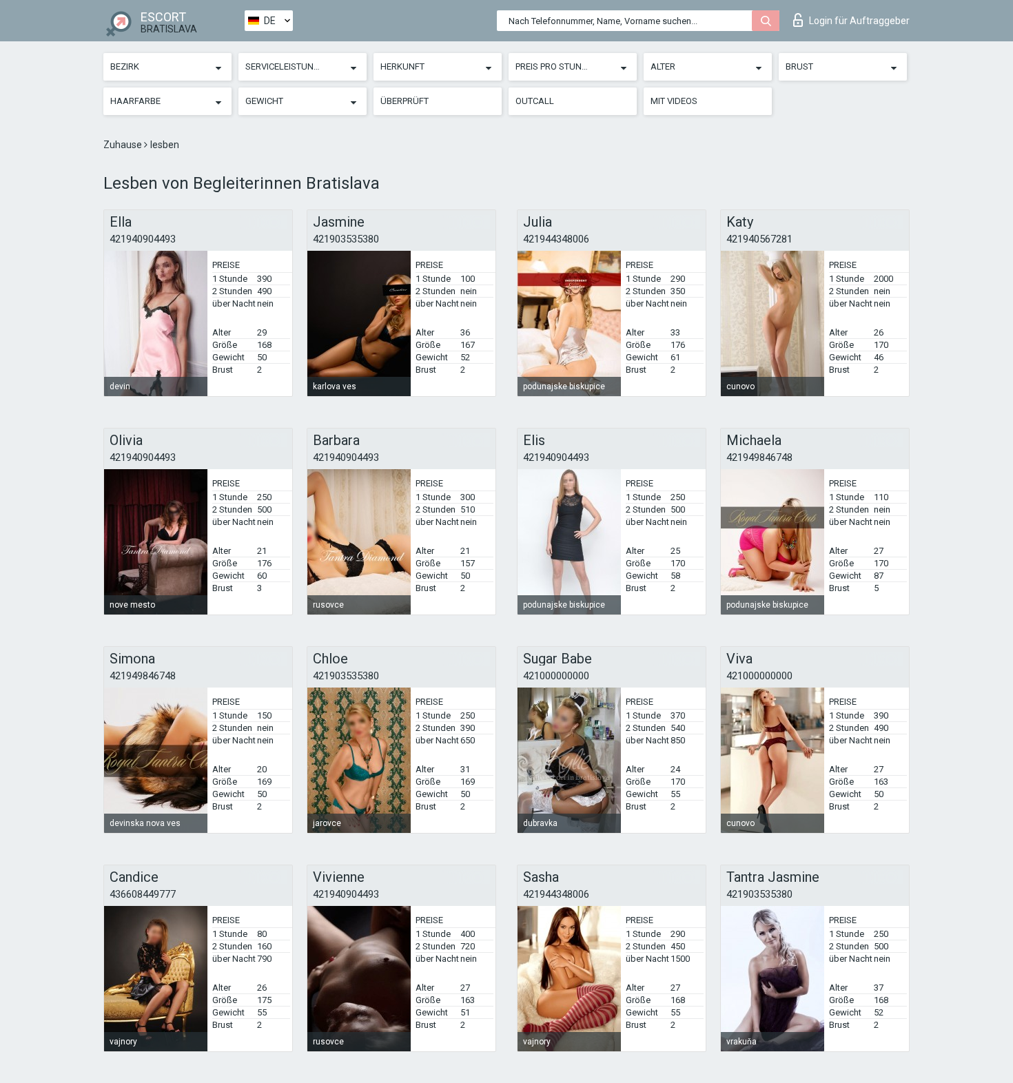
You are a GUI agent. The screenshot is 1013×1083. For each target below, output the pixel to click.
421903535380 (346, 239)
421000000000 (556, 676)
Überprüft (404, 101)
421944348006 (556, 239)
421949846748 (759, 457)
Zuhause (123, 144)
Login (859, 20)
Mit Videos (674, 101)
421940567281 (759, 239)
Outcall (534, 101)
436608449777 (143, 894)
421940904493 (143, 239)
